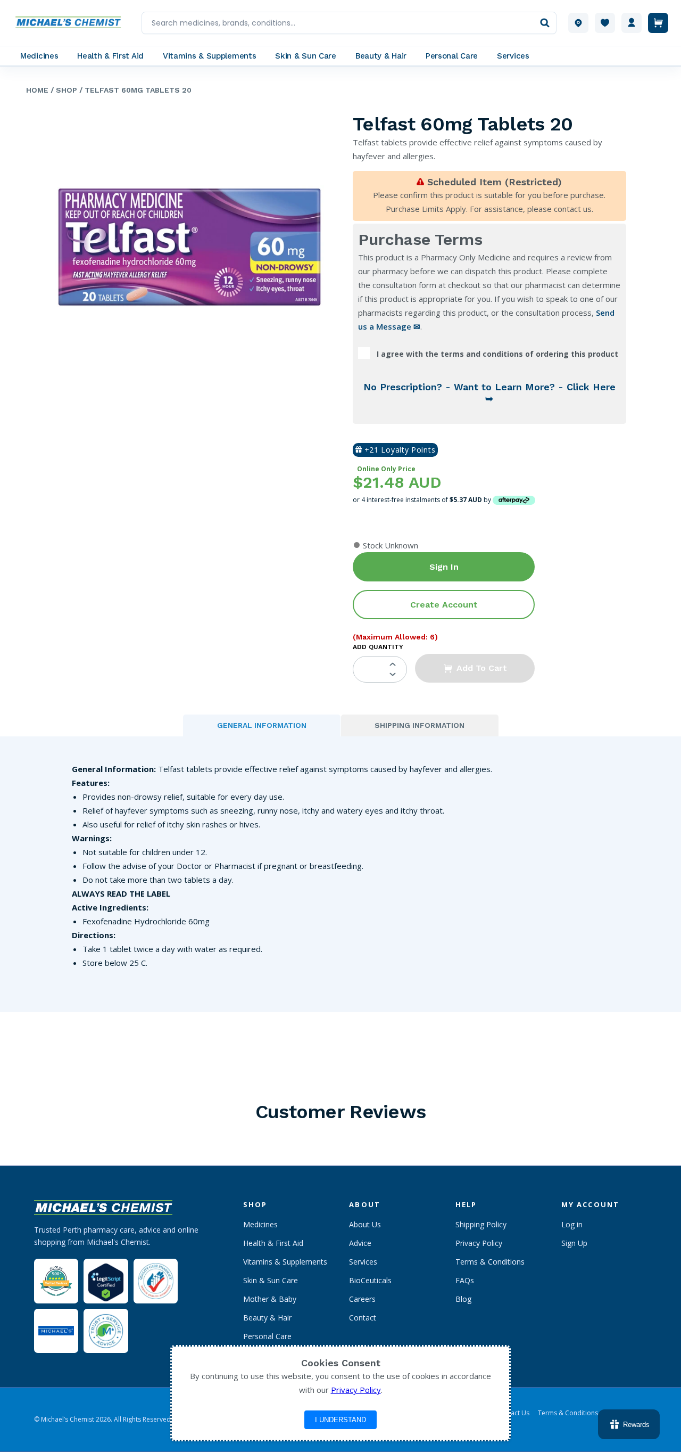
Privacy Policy (478, 1243)
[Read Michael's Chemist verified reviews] (56, 1281)
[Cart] (658, 23)
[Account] (631, 23)
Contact (362, 1317)
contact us (573, 208)
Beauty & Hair (267, 1317)
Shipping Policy (480, 1224)
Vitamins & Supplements (285, 1262)
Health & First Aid (273, 1243)
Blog (463, 1299)
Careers (362, 1299)
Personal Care (267, 1336)
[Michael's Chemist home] (71, 23)
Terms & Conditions (490, 1262)
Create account (444, 605)
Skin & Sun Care (270, 1280)
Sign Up (574, 1243)
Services (363, 1262)
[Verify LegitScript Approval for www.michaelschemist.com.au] (105, 1281)
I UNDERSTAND (340, 1420)
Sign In (444, 567)
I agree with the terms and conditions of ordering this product (497, 354)
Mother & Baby (269, 1299)
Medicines (260, 1224)
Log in (572, 1224)
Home (37, 90)
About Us (365, 1224)
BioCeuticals (370, 1280)
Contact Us (512, 1413)
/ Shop (62, 90)
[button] (475, 668)
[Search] (545, 22)
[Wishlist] (605, 23)
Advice (360, 1243)
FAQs (464, 1280)
